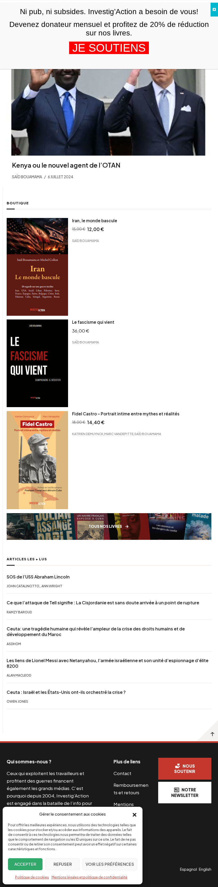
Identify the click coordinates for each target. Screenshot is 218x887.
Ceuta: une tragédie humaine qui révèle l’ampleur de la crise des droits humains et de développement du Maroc (96, 631)
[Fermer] (214, 10)
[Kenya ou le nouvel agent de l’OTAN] (109, 102)
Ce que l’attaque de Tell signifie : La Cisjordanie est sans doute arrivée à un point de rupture (103, 602)
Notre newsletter (184, 792)
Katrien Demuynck (87, 434)
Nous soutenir (184, 768)
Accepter (25, 863)
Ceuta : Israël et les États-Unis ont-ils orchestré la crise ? (66, 692)
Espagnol (188, 869)
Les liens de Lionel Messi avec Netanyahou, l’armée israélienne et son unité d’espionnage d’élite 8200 (107, 663)
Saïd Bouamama (85, 241)
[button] (134, 814)
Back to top (207, 730)
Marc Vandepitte (118, 434)
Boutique (18, 203)
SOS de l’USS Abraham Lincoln (38, 577)
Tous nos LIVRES (105, 526)
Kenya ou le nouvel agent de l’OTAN (66, 165)
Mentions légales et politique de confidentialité (89, 877)
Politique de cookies (32, 877)
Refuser (62, 863)
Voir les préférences (110, 863)
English (205, 869)
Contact (122, 773)
